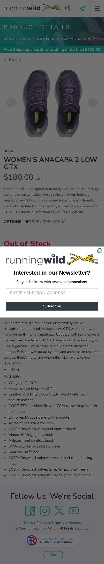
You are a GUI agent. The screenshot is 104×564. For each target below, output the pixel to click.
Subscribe (52, 306)
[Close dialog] (99, 250)
